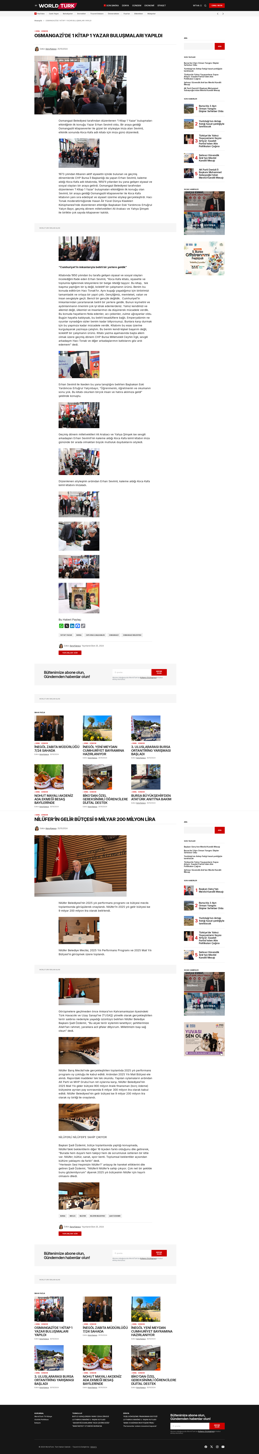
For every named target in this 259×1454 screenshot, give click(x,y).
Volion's (93, 1447)
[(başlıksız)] (204, 201)
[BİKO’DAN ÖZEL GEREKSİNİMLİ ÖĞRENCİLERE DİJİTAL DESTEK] (105, 777)
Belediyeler (68, 14)
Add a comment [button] (71, 653)
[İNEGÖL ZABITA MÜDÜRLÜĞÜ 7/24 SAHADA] (57, 728)
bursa (79, 635)
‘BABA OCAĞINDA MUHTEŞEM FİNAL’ (138, 1423)
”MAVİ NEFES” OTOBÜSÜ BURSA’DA (87, 1426)
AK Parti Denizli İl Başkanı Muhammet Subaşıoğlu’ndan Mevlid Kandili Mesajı (202, 89)
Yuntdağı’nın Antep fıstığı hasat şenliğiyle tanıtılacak (203, 70)
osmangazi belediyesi (132, 635)
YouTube (41, 14)
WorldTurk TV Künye (43, 1416)
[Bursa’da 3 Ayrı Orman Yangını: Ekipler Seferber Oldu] (189, 109)
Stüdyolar (151, 14)
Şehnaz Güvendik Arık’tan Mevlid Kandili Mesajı (202, 84)
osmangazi (114, 635)
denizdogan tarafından (196, 231)
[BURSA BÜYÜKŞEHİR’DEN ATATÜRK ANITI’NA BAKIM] (153, 777)
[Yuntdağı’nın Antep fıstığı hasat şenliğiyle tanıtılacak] (189, 124)
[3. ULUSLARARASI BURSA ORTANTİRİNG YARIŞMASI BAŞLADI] (153, 728)
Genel (37, 31)
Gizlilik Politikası (41, 1420)
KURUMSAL (39, 1413)
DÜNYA (126, 1413)
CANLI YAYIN (217, 5)
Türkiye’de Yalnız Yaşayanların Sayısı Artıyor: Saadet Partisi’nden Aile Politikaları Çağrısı (201, 77)
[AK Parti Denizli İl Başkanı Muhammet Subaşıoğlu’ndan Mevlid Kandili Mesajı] (189, 173)
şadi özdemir (114, 1216)
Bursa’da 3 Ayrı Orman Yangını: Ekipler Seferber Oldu (201, 64)
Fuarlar (127, 14)
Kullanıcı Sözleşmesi (148, 678)
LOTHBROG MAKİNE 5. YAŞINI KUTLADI (88, 1420)
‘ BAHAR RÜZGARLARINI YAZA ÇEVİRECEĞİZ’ (91, 1423)
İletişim (37, 1423)
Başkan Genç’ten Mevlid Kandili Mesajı (202, 847)
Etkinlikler (138, 14)
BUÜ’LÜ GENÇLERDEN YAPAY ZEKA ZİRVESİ (90, 1416)
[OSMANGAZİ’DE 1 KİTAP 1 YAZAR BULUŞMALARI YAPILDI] (57, 1309)
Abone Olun (159, 672)
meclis (72, 1216)
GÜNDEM (44, 31)
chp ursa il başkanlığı (95, 635)
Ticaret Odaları (97, 14)
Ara (185, 38)
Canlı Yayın (54, 14)
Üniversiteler (113, 14)
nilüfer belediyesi (97, 1216)
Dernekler (81, 14)
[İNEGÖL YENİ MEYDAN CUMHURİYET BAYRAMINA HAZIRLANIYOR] (105, 728)
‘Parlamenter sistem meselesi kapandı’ (140, 1426)
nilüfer (83, 1216)
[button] (36, 5)
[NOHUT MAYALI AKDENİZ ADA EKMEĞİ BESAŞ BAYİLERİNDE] (57, 777)
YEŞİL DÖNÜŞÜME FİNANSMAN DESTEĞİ (140, 1416)
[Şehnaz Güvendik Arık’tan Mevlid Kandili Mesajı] (189, 158)
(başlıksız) (192, 204)
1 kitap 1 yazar (66, 635)
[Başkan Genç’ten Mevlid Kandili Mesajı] (189, 890)
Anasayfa (38, 21)
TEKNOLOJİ (77, 1413)
